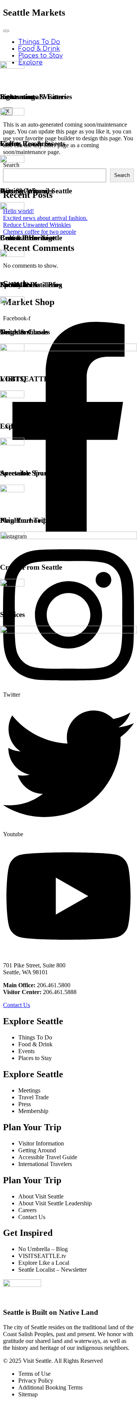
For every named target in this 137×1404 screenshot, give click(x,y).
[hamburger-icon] (6, 31)
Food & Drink (39, 48)
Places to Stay (40, 55)
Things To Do (39, 42)
